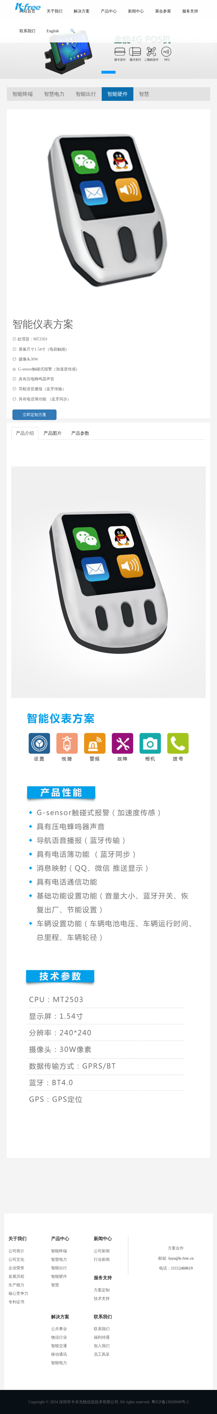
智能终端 (22, 94)
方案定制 (102, 1290)
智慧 (144, 94)
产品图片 (53, 433)
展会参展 (163, 11)
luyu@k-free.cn (181, 1258)
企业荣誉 (16, 1268)
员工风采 (102, 1354)
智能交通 (59, 1346)
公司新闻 (102, 1251)
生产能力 (16, 1285)
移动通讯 (59, 1354)
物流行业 (59, 1337)
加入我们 (102, 1346)
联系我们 (27, 31)
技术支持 (102, 1298)
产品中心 (109, 11)
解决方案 (82, 11)
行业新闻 (102, 1259)
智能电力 (59, 1363)
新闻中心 (136, 11)
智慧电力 (54, 94)
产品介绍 (25, 433)
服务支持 (190, 11)
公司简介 (16, 1251)
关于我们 (54, 11)
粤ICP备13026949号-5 (170, 1402)
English (53, 31)
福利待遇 (102, 1337)
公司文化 (16, 1259)
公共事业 (59, 1329)
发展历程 (16, 1276)
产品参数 (80, 433)
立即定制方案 (34, 415)
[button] (108, 72)
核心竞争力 (18, 1293)
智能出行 (86, 94)
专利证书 (16, 1302)
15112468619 (182, 1268)
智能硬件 (117, 94)
